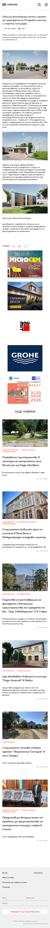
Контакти (38, 873)
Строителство (9, 452)
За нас (5, 873)
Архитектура (8, 522)
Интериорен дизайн (27, 522)
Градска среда (28, 450)
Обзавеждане (9, 524)
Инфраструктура (10, 450)
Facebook (6, 887)
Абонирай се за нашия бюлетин (25, 912)
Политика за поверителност (14, 882)
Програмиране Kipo (41, 924)
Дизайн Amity (28, 924)
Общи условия (8, 877)
